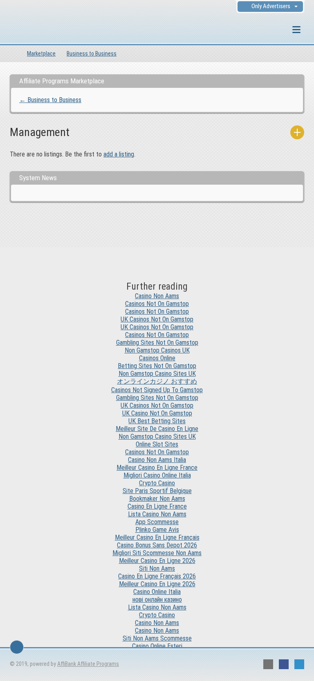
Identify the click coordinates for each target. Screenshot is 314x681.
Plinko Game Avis (157, 530)
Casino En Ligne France (157, 506)
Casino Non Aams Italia (157, 460)
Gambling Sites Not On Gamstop (157, 342)
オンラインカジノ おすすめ (157, 381)
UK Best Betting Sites (157, 421)
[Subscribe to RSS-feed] (268, 664)
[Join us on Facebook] (284, 664)
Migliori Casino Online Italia (157, 475)
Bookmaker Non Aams (157, 498)
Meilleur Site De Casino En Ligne (157, 429)
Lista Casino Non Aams (157, 514)
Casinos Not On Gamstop (157, 304)
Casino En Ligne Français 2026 (157, 576)
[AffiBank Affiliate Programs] (54, 30)
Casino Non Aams (157, 296)
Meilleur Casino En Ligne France (157, 467)
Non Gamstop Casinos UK (157, 350)
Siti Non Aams (157, 568)
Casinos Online (157, 358)
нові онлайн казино (157, 599)
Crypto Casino (157, 483)
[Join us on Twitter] (299, 664)
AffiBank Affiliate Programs (88, 664)
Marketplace (41, 53)
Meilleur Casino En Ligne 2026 (157, 561)
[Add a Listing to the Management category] (297, 132)
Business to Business (92, 53)
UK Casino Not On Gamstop (157, 413)
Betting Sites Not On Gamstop (157, 366)
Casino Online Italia (157, 592)
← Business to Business (50, 100)
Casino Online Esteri (157, 646)
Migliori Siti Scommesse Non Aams (157, 553)
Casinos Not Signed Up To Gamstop (157, 390)
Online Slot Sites (157, 444)
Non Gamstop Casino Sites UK (157, 373)
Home (13, 53)
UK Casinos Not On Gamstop (157, 319)
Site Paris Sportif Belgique (157, 491)
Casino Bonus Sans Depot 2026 (157, 545)
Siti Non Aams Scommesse (157, 638)
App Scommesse (157, 522)
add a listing (118, 154)
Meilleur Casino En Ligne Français (157, 537)
